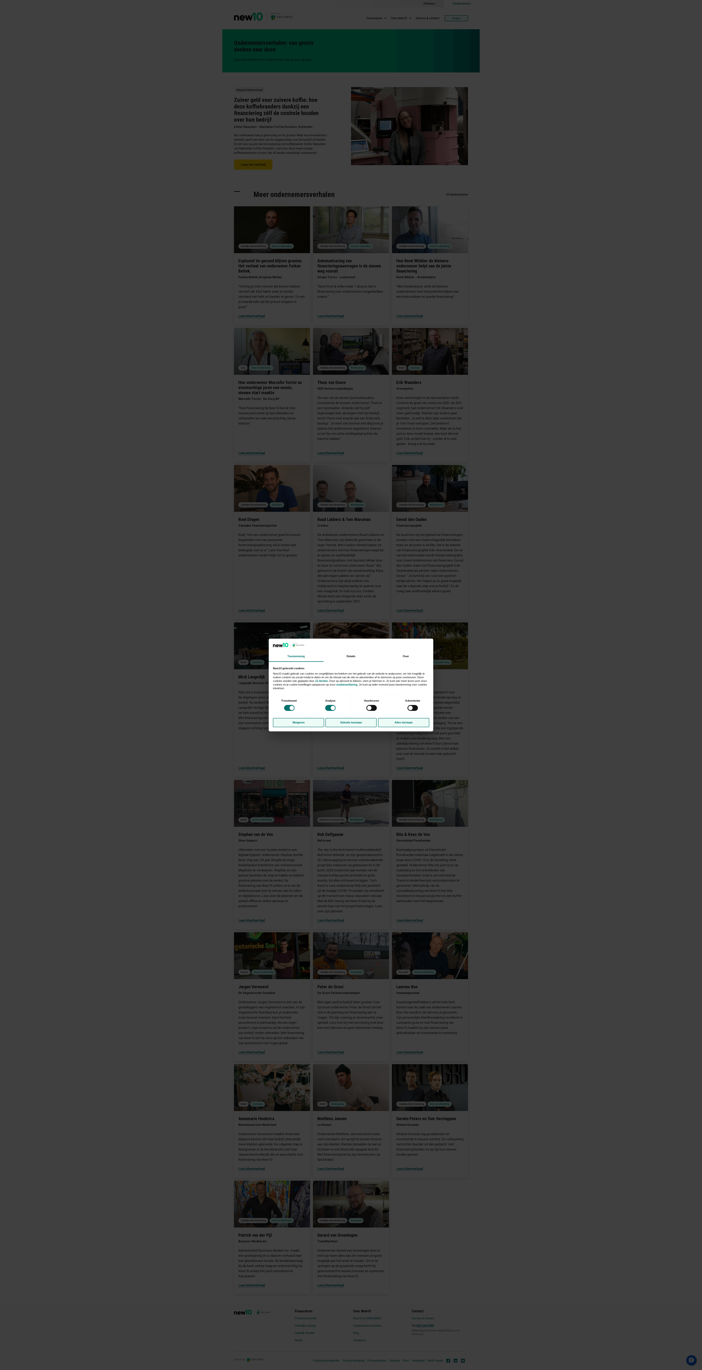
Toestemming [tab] (296, 656)
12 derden (321, 680)
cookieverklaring (346, 684)
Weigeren (298, 722)
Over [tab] (406, 656)
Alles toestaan (404, 722)
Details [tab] (351, 656)
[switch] (371, 708)
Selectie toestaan (351, 722)
